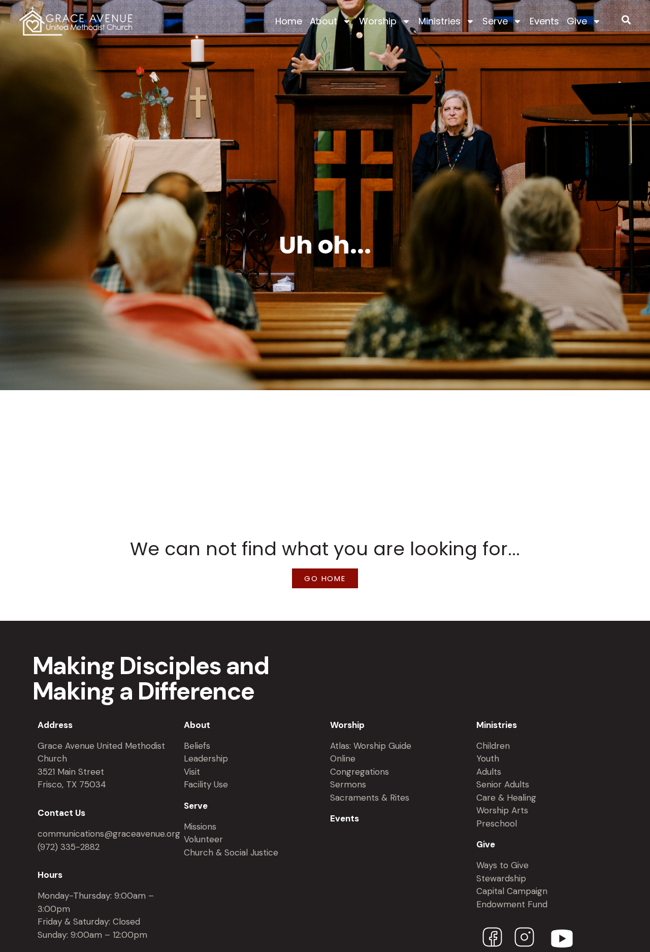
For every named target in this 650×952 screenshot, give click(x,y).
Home (288, 21)
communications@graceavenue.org (109, 833)
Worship (378, 21)
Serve (495, 21)
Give (577, 21)
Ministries (439, 21)
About (323, 21)
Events (544, 21)
